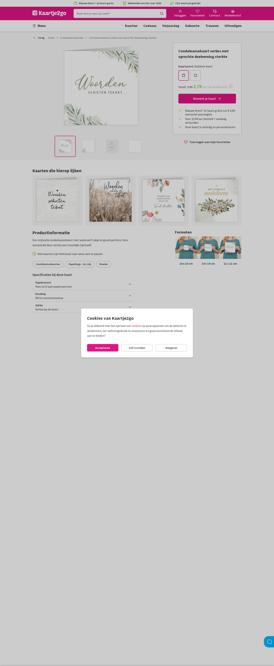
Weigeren (171, 348)
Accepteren (102, 348)
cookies (136, 326)
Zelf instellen (137, 348)
